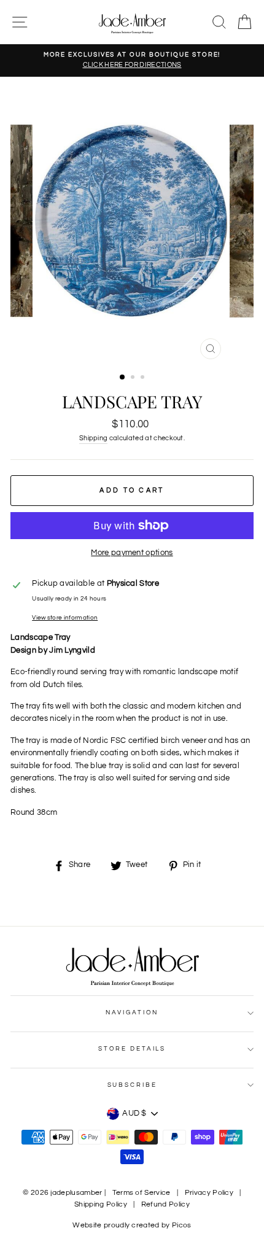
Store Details (132, 1049)
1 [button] (123, 378)
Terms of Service (141, 1193)
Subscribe (132, 1085)
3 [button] (144, 378)
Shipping (93, 438)
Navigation (132, 1012)
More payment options (132, 553)
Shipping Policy (100, 1204)
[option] (132, 60)
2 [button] (134, 378)
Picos (182, 1225)
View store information (65, 618)
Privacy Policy (209, 1193)
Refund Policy (165, 1204)
